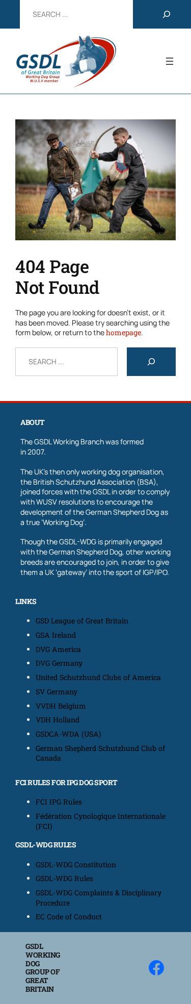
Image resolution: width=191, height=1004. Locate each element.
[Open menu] (169, 61)
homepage (123, 332)
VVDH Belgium (61, 706)
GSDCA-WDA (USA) (68, 734)
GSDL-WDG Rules (64, 878)
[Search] (166, 14)
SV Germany (56, 691)
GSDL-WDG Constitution (76, 864)
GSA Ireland (57, 635)
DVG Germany (59, 663)
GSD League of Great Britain (82, 620)
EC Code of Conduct (69, 916)
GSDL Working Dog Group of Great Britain (42, 967)
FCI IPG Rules (59, 802)
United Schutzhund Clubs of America (98, 677)
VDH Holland (57, 719)
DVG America (58, 649)
